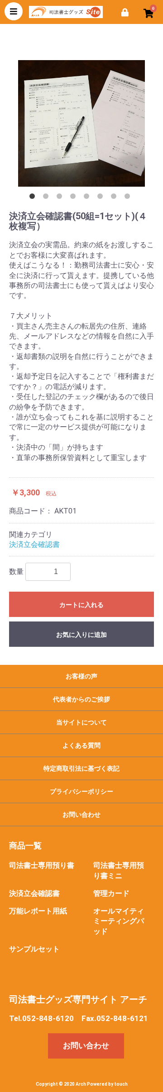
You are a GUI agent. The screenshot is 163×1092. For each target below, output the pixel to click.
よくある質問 (81, 745)
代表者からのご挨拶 (81, 699)
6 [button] (101, 197)
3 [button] (61, 197)
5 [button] (88, 197)
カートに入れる (81, 604)
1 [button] (33, 197)
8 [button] (129, 197)
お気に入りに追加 (81, 634)
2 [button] (47, 197)
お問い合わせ (81, 814)
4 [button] (74, 197)
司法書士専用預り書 (41, 865)
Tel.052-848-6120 (41, 1018)
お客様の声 (81, 676)
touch (121, 1084)
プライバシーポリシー (81, 791)
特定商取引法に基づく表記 (81, 768)
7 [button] (115, 197)
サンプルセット (34, 949)
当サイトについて (81, 722)
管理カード (111, 893)
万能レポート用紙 (38, 911)
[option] (81, 123)
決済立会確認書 (34, 544)
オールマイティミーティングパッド (118, 921)
